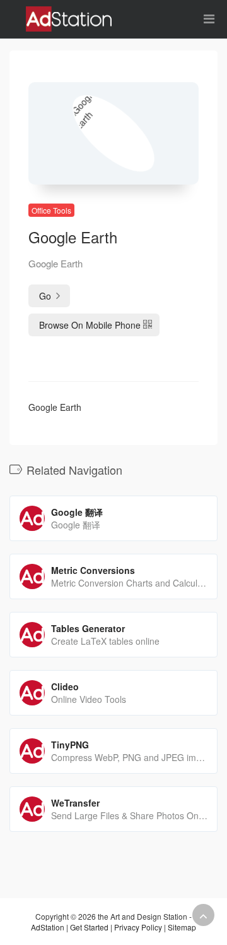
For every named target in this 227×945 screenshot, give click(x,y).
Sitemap (182, 927)
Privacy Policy (138, 927)
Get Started (89, 927)
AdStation (47, 927)
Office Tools (51, 210)
